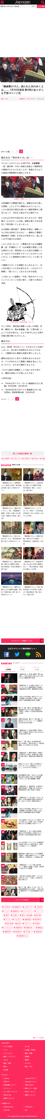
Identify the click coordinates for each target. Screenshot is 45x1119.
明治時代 (38, 919)
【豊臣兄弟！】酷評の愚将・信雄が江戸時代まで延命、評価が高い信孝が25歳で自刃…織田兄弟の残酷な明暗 (30, 755)
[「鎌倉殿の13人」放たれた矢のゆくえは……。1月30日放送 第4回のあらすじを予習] (22, 70)
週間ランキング (30, 1095)
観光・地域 (7, 1063)
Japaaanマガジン (31, 1078)
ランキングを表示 (21, 900)
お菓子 (15, 915)
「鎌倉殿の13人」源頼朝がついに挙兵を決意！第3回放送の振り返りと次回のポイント (11, 486)
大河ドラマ (16, 458)
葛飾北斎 (39, 932)
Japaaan (22, 2)
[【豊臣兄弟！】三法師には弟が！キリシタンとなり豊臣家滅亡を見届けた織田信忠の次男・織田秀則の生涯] (9, 690)
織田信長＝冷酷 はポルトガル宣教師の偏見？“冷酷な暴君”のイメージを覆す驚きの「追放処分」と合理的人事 (31, 855)
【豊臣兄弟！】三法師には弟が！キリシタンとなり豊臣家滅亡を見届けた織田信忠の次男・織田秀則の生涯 (30, 687)
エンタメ (28, 1063)
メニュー (2, 2)
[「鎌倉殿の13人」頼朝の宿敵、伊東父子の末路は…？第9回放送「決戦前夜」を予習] (33, 528)
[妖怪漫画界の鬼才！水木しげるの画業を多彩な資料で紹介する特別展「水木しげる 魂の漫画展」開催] (9, 779)
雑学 (7, 915)
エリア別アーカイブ (10, 1092)
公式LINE (27, 654)
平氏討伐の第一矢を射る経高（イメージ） (22, 322)
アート (5, 1050)
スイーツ (39, 911)
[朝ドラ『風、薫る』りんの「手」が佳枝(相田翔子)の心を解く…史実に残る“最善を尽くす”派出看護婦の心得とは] (9, 891)
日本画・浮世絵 (30, 1050)
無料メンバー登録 (31, 1088)
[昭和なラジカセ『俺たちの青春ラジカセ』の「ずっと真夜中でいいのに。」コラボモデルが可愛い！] (9, 768)
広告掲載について (9, 1085)
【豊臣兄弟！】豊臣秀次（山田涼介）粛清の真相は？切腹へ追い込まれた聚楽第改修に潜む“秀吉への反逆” (30, 788)
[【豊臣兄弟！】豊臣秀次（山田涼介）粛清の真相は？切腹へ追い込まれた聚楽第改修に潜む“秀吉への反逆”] (9, 790)
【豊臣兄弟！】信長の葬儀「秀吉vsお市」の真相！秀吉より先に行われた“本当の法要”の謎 (31, 732)
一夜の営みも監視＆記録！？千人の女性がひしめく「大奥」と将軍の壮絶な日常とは (30, 878)
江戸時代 (7, 907)
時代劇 (36, 458)
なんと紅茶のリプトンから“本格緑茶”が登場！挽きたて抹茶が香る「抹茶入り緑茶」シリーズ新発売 (31, 844)
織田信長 (28, 919)
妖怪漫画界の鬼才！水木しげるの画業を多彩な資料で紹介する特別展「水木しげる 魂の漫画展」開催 (30, 777)
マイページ (7, 1088)
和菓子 (27, 1060)
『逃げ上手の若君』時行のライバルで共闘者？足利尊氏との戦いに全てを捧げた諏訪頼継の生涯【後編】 (30, 810)
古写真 (5, 1070)
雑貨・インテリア (9, 1056)
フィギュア (8, 927)
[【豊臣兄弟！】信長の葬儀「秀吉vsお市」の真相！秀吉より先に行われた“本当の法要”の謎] (9, 734)
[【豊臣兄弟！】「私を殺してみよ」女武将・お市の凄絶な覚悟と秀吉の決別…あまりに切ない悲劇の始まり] (9, 802)
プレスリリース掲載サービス (21, 640)
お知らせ (6, 1081)
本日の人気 (7, 1095)
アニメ (6, 911)
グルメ (5, 1060)
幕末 (23, 915)
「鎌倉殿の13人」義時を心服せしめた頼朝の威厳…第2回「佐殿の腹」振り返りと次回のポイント (11, 591)
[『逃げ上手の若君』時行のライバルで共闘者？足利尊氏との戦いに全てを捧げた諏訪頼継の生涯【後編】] (9, 813)
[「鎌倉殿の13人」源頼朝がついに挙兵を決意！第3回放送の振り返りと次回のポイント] (11, 474)
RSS (38, 654)
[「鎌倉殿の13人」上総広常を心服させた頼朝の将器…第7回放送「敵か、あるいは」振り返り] (33, 474)
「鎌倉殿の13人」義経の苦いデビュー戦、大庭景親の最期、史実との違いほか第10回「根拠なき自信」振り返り (11, 513)
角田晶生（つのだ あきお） (28, 99)
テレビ (8, 919)
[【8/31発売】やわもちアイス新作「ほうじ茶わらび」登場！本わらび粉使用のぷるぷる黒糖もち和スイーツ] (9, 824)
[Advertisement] (22, 32)
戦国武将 (16, 911)
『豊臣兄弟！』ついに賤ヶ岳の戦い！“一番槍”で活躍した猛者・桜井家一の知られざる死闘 (31, 866)
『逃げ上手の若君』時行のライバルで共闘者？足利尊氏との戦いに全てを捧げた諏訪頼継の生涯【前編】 (30, 698)
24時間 (8, 668)
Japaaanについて (31, 1081)
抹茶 (18, 923)
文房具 (37, 923)
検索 (42, 2)
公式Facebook (6, 654)
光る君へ (29, 932)
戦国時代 (17, 907)
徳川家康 (10, 923)
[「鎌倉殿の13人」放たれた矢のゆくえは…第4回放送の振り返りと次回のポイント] (11, 528)
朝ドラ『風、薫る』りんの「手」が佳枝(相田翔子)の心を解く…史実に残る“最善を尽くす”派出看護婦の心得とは (31, 890)
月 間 (36, 668)
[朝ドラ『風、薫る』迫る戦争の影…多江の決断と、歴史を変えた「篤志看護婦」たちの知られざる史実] (9, 746)
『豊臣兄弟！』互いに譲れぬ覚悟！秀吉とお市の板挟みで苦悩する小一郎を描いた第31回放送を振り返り (30, 833)
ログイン (34, 6)
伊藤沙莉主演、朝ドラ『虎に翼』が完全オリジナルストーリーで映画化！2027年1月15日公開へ (31, 721)
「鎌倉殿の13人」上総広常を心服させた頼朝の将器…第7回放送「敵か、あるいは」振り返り (33, 486)
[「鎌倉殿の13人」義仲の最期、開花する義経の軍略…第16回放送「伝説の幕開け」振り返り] (11, 553)
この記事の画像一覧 (23, 453)
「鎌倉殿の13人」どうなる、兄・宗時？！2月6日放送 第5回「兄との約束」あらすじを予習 (33, 512)
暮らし (5, 1066)
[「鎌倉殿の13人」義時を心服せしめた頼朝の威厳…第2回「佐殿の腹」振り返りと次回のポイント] (11, 579)
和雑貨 (27, 1056)
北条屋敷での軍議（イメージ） (22, 199)
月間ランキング (8, 1098)
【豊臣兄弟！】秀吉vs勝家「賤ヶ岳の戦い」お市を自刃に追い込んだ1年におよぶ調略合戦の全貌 (30, 676)
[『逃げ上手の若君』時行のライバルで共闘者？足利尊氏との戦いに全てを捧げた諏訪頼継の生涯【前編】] (9, 701)
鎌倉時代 (8, 932)
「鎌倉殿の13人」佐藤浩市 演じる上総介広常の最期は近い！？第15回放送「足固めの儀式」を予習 (33, 565)
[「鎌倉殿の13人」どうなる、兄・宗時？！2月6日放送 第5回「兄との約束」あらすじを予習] (33, 500)
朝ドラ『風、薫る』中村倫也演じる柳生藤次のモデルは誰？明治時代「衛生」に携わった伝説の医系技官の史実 (30, 710)
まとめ (27, 1046)
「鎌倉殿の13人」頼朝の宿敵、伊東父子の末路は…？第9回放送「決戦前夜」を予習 (33, 540)
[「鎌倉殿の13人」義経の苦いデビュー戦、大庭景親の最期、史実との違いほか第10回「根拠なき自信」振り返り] (11, 500)
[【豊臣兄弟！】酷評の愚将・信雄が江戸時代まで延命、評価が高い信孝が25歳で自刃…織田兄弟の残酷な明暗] (9, 757)
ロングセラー (27, 911)
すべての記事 (7, 1046)
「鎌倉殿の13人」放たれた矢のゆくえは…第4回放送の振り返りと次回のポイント (11, 538)
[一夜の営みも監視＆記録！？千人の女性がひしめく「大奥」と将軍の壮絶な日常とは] (9, 880)
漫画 (30, 915)
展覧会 (40, 927)
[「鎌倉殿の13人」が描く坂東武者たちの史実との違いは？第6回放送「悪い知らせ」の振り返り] (33, 579)
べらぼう (17, 919)
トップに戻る (39, 1038)
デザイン (28, 923)
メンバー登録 (41, 6)
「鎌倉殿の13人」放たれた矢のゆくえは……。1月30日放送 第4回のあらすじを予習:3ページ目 (22, 89)
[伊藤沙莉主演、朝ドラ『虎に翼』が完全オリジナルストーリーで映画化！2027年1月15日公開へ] (9, 723)
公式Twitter (17, 654)
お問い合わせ (29, 1085)
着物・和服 (28, 1053)
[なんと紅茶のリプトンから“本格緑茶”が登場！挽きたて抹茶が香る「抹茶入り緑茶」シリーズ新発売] (9, 846)
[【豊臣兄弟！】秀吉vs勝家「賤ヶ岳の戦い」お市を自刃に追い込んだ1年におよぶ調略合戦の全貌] (9, 678)
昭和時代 (18, 932)
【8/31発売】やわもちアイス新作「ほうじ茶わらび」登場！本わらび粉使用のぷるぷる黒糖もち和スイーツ (31, 822)
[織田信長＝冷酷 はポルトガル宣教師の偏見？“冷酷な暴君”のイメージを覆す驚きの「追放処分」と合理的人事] (9, 858)
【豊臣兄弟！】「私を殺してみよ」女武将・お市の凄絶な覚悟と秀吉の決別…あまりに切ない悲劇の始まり (30, 799)
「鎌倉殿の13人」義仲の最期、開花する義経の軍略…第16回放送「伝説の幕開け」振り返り (11, 565)
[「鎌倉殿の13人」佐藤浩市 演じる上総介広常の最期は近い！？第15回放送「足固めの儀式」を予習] (33, 553)
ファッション (7, 1053)
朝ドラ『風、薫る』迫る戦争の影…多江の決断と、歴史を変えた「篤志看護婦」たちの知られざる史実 (31, 743)
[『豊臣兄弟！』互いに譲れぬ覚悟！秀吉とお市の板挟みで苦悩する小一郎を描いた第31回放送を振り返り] (9, 835)
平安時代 (27, 458)
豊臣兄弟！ (30, 927)
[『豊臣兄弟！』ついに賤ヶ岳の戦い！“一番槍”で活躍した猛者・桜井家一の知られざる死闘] (9, 869)
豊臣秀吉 (19, 927)
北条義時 (6, 458)
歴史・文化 (4, 99)
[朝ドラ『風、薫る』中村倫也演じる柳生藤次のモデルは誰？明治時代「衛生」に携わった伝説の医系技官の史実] (9, 712)
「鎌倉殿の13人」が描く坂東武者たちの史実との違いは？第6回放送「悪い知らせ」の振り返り (33, 591)
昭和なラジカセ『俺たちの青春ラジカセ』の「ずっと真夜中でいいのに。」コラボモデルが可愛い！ (30, 765)
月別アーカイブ (30, 1092)
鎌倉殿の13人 (23, 936)
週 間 (22, 668)
